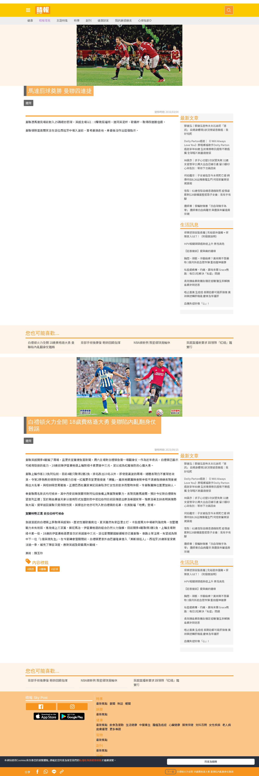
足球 (55, 569)
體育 (29, 103)
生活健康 (131, 725)
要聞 (112, 703)
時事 (77, 20)
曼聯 (43, 569)
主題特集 (62, 20)
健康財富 (103, 20)
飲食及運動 (117, 725)
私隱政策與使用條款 (90, 760)
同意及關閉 (211, 761)
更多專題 (115, 729)
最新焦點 (101, 703)
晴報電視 (44, 20)
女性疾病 (214, 725)
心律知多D (145, 20)
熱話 (120, 703)
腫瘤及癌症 (160, 725)
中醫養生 (144, 725)
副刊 (88, 20)
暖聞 (128, 703)
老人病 (226, 725)
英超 (31, 569)
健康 (30, 20)
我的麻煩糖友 (123, 20)
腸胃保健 (187, 725)
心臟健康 (174, 725)
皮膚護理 (101, 729)
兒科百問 (201, 725)
